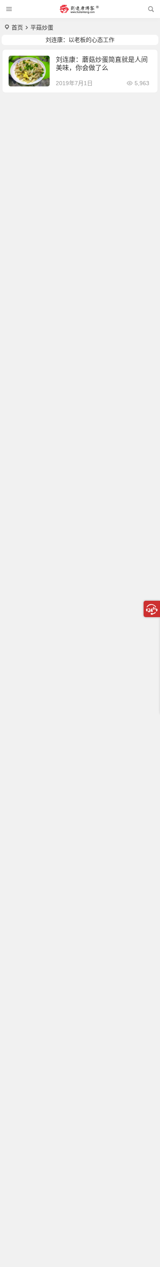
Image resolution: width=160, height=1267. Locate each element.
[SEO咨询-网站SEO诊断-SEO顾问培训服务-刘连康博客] (79, 9)
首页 (17, 27)
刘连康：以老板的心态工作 (80, 39)
